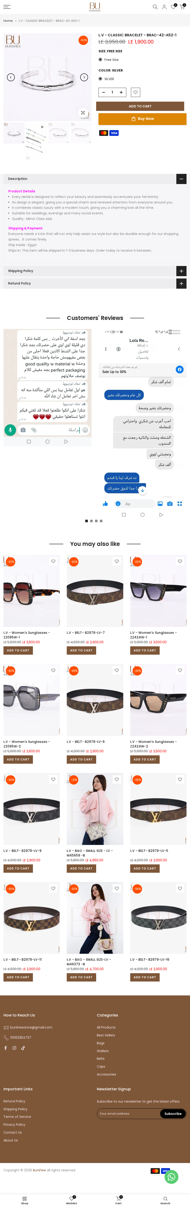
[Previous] (11, 77)
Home (8, 20)
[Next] (84, 77)
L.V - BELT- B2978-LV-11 (22, 959)
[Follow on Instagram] (14, 1048)
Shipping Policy (15, 1109)
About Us (10, 1140)
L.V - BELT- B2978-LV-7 (86, 632)
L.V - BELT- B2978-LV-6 (86, 741)
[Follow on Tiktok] (23, 1048)
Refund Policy (14, 1101)
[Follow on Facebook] (5, 1048)
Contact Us (12, 1132)
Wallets (103, 1051)
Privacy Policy (14, 1125)
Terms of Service (17, 1117)
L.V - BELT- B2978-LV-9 (22, 850)
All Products (106, 1027)
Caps (101, 1066)
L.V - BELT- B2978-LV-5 (149, 850)
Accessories (106, 1074)
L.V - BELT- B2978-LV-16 (149, 959)
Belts (100, 1059)
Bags (100, 1043)
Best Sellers (106, 1035)
